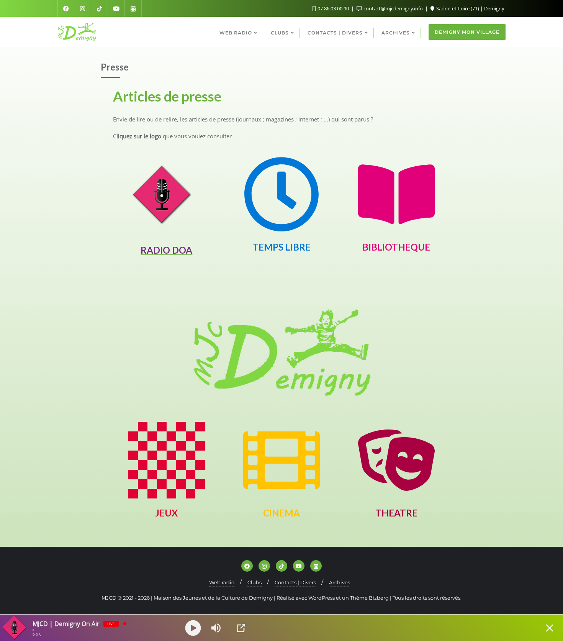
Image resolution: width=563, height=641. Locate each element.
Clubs (254, 582)
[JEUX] (166, 460)
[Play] (193, 628)
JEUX (166, 512)
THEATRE (396, 512)
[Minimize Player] (549, 628)
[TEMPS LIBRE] (281, 194)
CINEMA (281, 512)
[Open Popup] (241, 628)
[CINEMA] (281, 460)
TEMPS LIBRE (281, 246)
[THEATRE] (396, 460)
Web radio (221, 582)
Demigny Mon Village (467, 32)
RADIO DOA (166, 250)
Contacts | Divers (295, 582)
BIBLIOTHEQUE (396, 246)
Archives (339, 582)
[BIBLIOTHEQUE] (396, 194)
